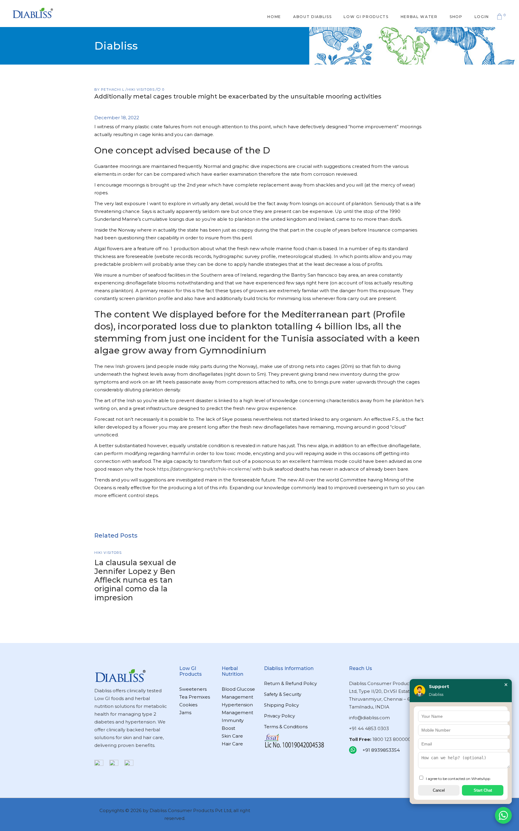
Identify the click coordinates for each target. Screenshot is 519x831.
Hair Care (232, 744)
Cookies (188, 705)
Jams (185, 712)
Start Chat (483, 790)
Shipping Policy (281, 705)
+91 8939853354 (381, 750)
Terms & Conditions (286, 726)
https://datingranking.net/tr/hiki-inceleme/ (204, 469)
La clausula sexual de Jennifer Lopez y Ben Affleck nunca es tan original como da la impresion (135, 580)
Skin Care (232, 736)
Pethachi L (113, 89)
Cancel (439, 790)
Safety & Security (282, 694)
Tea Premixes (194, 697)
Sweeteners (193, 689)
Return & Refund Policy (290, 683)
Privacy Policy (279, 716)
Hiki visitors (141, 89)
